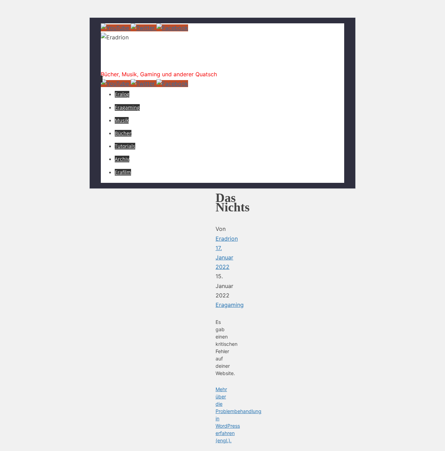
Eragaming (230, 304)
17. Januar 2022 (224, 257)
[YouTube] (116, 27)
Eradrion (130, 61)
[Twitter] (143, 27)
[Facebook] (172, 27)
